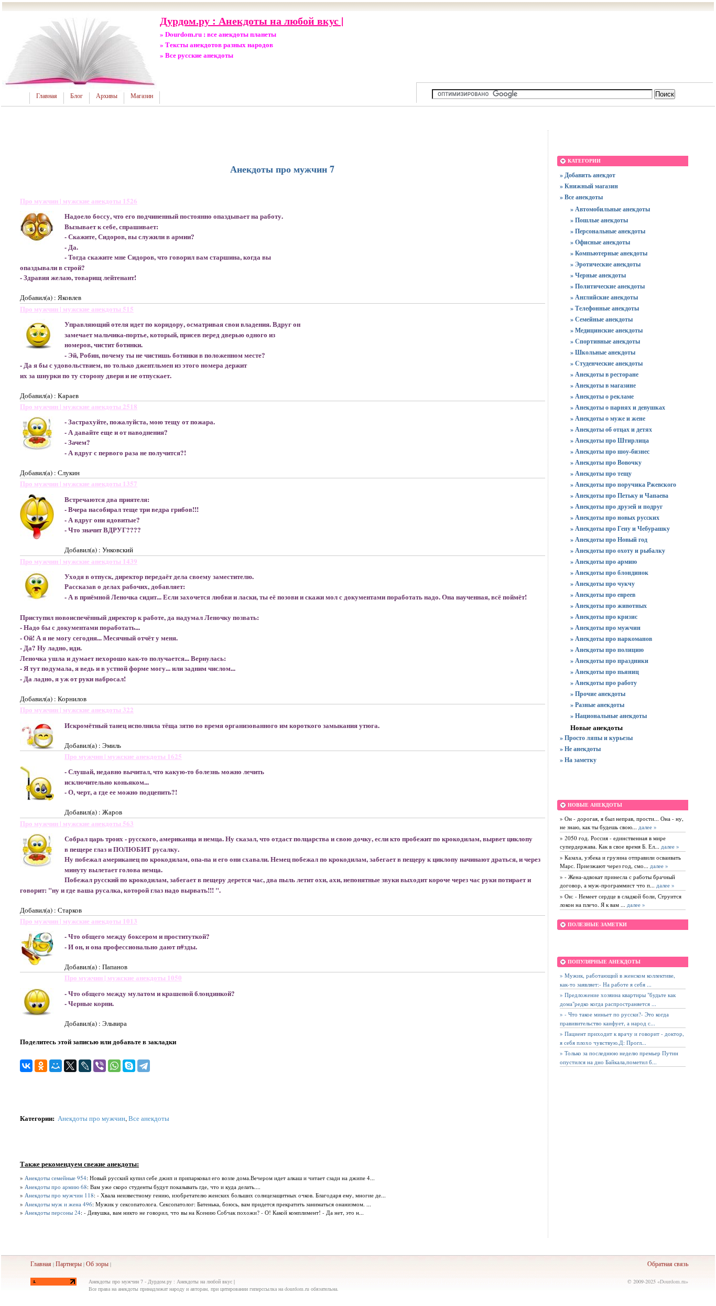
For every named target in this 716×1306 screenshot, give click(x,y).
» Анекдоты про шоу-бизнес (609, 451)
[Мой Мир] (55, 1065)
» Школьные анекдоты (602, 352)
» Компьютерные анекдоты (608, 253)
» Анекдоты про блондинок (609, 572)
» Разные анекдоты (597, 704)
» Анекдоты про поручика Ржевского (623, 484)
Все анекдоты (148, 1118)
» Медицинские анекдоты (606, 330)
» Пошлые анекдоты (599, 220)
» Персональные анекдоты (607, 231)
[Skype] (129, 1065)
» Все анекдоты (581, 196)
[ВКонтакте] (26, 1065)
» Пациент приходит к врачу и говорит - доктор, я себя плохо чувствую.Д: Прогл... (622, 1038)
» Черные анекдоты (598, 275)
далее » (647, 827)
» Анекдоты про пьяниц (604, 671)
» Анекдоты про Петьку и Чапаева (619, 495)
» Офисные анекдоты (600, 242)
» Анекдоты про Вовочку (606, 462)
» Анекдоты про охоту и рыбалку (617, 550)
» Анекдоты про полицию (607, 649)
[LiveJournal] (85, 1065)
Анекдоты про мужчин (91, 1118)
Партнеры (69, 1263)
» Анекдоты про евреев (602, 594)
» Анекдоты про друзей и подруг (616, 506)
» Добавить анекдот (587, 174)
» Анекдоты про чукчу (602, 583)
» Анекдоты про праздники (609, 660)
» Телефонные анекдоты (604, 308)
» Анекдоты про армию (603, 561)
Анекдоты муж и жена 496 (58, 1204)
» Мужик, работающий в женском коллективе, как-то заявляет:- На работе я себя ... (617, 979)
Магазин (142, 96)
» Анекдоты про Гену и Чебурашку (620, 528)
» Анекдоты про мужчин (605, 627)
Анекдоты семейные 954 (55, 1178)
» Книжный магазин (589, 185)
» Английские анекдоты (604, 297)
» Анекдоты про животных (608, 605)
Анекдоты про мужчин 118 (59, 1195)
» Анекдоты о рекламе (602, 396)
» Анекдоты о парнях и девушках (617, 407)
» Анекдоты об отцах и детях (611, 429)
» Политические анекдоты (607, 286)
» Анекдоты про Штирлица (609, 440)
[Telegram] (143, 1065)
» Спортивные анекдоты (605, 341)
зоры (102, 1263)
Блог (76, 96)
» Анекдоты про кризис (603, 616)
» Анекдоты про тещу (601, 473)
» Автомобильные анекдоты (610, 209)
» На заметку (578, 759)
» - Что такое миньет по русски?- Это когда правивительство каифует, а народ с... (614, 1018)
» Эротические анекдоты (605, 264)
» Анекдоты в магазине (603, 385)
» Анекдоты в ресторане (604, 374)
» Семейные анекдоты (601, 319)
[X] (70, 1065)
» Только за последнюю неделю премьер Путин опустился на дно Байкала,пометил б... (619, 1057)
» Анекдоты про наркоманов (611, 638)
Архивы (106, 96)
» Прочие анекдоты (597, 693)
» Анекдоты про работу (603, 682)
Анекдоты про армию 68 (56, 1187)
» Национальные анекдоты (608, 715)
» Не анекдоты (580, 748)
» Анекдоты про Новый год (608, 539)
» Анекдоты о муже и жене (607, 418)
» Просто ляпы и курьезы (596, 737)
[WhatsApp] (114, 1065)
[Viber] (99, 1065)
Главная (46, 96)
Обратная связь (667, 1263)
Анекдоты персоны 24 (53, 1212)
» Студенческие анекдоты (606, 363)
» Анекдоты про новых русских (614, 517)
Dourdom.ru (673, 1281)
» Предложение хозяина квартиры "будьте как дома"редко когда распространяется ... (618, 999)
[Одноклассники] (41, 1065)
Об (90, 1263)
